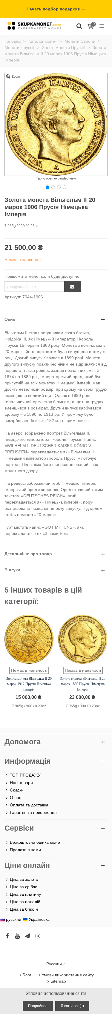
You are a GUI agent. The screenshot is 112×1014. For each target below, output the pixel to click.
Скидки (17, 790)
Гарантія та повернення (33, 812)
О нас (15, 797)
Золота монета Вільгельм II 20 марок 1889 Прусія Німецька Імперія (82, 683)
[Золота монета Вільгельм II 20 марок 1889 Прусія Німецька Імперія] (82, 639)
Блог (26, 974)
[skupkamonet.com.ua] (34, 26)
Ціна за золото (24, 879)
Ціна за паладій (25, 901)
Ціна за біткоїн (24, 909)
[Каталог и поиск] (79, 25)
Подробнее (37, 1006)
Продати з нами (25, 849)
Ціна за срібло (23, 886)
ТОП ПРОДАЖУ (25, 775)
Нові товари (21, 782)
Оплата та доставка (29, 805)
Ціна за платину (25, 894)
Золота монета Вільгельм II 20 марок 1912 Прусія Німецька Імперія (29, 683)
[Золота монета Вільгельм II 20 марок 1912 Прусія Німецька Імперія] (28, 639)
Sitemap (58, 981)
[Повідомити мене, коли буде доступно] (72, 286)
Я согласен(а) (72, 1006)
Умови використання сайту (68, 974)
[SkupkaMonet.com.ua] (102, 25)
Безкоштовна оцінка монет (36, 842)
